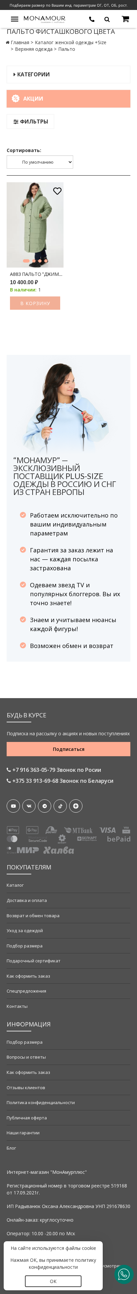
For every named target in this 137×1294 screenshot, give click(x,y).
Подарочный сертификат (34, 961)
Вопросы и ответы (26, 1057)
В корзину (35, 303)
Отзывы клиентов (26, 1088)
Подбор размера (25, 946)
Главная (20, 42)
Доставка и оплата (27, 900)
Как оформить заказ (28, 976)
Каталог (15, 885)
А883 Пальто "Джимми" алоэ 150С (37, 274)
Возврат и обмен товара (33, 916)
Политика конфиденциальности (41, 1102)
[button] (26, 261)
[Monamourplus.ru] (45, 19)
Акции (33, 98)
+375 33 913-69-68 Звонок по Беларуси (62, 780)
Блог (11, 1148)
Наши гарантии (23, 1133)
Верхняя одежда (34, 49)
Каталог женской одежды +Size (70, 42)
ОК (53, 1281)
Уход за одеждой (25, 930)
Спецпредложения (26, 991)
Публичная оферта (27, 1118)
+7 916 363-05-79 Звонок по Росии (56, 769)
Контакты (17, 1006)
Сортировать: (24, 150)
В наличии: (23, 289)
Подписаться (68, 749)
